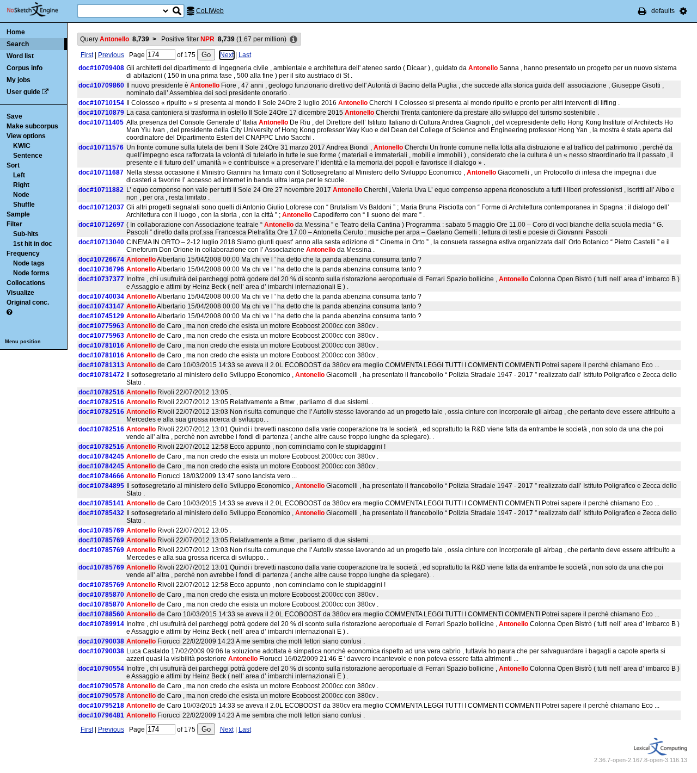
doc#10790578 (101, 686)
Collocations (26, 283)
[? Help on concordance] (9, 312)
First (87, 55)
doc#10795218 (101, 705)
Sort (13, 165)
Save (14, 116)
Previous (111, 55)
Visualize (20, 292)
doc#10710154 (101, 103)
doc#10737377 (101, 279)
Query (114, 39)
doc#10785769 (101, 530)
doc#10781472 (101, 375)
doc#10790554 (101, 668)
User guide (23, 92)
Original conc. (28, 302)
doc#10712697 (101, 224)
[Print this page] (642, 11)
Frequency (23, 253)
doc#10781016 (101, 345)
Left (19, 175)
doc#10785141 (101, 503)
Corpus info (24, 68)
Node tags (29, 263)
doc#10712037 (101, 207)
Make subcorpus (32, 126)
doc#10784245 (101, 456)
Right (21, 185)
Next (227, 55)
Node (21, 195)
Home (16, 32)
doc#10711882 (101, 190)
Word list (20, 56)
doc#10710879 (101, 112)
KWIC (21, 146)
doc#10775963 (101, 326)
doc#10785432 (101, 513)
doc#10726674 (101, 259)
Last (245, 55)
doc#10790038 (101, 641)
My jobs (18, 80)
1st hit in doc (32, 244)
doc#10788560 (101, 614)
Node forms (31, 273)
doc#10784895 (101, 486)
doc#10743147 (101, 306)
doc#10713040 (101, 242)
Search (18, 44)
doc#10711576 (101, 147)
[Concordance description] (293, 39)
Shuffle (24, 204)
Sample (18, 214)
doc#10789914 (101, 624)
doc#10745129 (101, 316)
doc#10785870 (101, 594)
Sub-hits (26, 234)
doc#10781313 (101, 365)
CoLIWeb (210, 11)
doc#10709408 (101, 68)
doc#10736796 (101, 269)
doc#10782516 (101, 392)
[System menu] (683, 11)
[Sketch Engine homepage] (41, 9)
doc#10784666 (101, 476)
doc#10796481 (101, 715)
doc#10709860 (101, 85)
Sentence (27, 155)
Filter (14, 224)
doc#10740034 (101, 296)
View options (26, 136)
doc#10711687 (101, 172)
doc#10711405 (101, 122)
